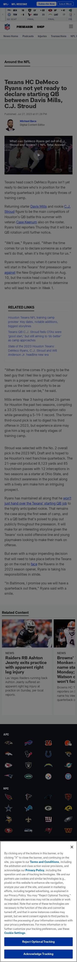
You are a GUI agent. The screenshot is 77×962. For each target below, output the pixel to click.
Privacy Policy (34, 870)
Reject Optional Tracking (38, 941)
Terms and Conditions (44, 862)
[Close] (72, 847)
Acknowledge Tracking (39, 954)
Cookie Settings (14, 933)
